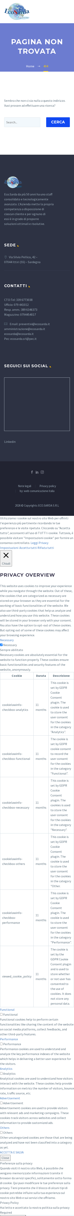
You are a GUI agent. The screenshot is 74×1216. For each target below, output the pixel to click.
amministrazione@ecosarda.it (24, 329)
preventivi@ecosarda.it (34, 324)
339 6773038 (24, 300)
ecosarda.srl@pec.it (23, 339)
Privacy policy (47, 486)
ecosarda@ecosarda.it (19, 334)
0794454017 (28, 314)
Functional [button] (7, 1010)
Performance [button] (9, 1039)
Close (5, 1158)
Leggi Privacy (39, 543)
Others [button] (4, 1128)
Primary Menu (66, 12)
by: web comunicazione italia (37, 491)
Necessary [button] (7, 640)
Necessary (10, 645)
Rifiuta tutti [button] (45, 548)
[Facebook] (32, 472)
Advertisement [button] (10, 1098)
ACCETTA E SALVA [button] (12, 1152)
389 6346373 (29, 310)
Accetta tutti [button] (28, 548)
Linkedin (10, 442)
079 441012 (21, 305)
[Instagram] (42, 472)
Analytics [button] (6, 1069)
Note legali (24, 486)
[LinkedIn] (37, 472)
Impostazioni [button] (9, 548)
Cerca (58, 122)
